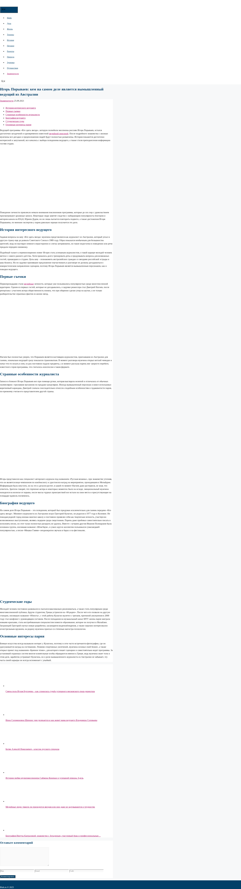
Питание (10, 46)
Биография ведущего (16, 118)
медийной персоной (58, 133)
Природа (10, 57)
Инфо (9, 18)
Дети (9, 23)
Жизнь (10, 29)
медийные (29, 284)
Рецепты (10, 51)
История (10, 40)
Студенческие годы (15, 121)
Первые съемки (13, 111)
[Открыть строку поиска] (3, 82)
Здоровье (11, 63)
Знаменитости (13, 74)
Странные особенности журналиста (23, 114)
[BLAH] (22, 5)
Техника (10, 35)
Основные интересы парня (18, 124)
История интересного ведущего (21, 108)
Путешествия (12, 68)
